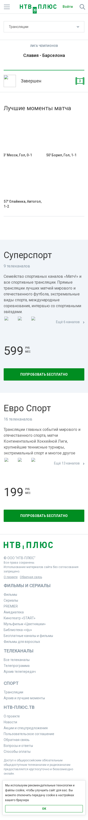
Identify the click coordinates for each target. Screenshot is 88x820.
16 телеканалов (18, 419)
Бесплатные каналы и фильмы (28, 636)
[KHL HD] (37, 463)
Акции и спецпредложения (26, 728)
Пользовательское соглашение (29, 734)
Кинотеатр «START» (19, 618)
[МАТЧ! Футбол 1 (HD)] (23, 322)
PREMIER (11, 606)
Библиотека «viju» (18, 630)
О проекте (11, 577)
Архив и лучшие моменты (24, 698)
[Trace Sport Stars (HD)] (10, 463)
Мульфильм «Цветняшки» (25, 624)
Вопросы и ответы (18, 746)
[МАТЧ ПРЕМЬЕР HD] (10, 322)
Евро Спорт (27, 408)
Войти (68, 7)
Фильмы (10, 594)
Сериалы (11, 600)
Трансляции (18, 27)
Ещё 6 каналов (68, 322)
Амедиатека (14, 612)
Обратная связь (31, 577)
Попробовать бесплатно (44, 374)
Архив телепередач (20, 672)
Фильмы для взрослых (22, 642)
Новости (10, 722)
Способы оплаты (17, 752)
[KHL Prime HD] (23, 463)
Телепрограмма (17, 666)
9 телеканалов (17, 266)
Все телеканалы (17, 660)
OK (44, 808)
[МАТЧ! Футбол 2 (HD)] (37, 322)
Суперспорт (28, 255)
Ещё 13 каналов (67, 463)
